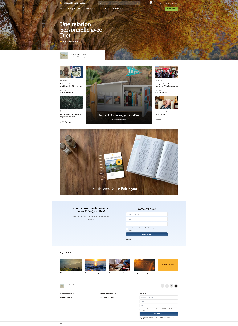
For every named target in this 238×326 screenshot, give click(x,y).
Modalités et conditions (145, 318)
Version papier (158, 4)
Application (167, 4)
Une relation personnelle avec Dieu (81, 29)
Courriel (174, 4)
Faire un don (171, 9)
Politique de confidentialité (151, 238)
